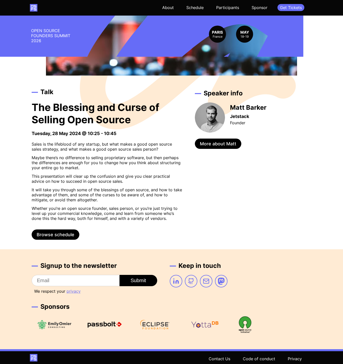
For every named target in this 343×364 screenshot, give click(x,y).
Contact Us (219, 358)
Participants (227, 7)
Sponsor (259, 7)
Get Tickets (291, 7)
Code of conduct (259, 358)
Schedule (195, 7)
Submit (138, 280)
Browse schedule (55, 234)
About (168, 7)
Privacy (295, 358)
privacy (74, 291)
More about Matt (218, 143)
